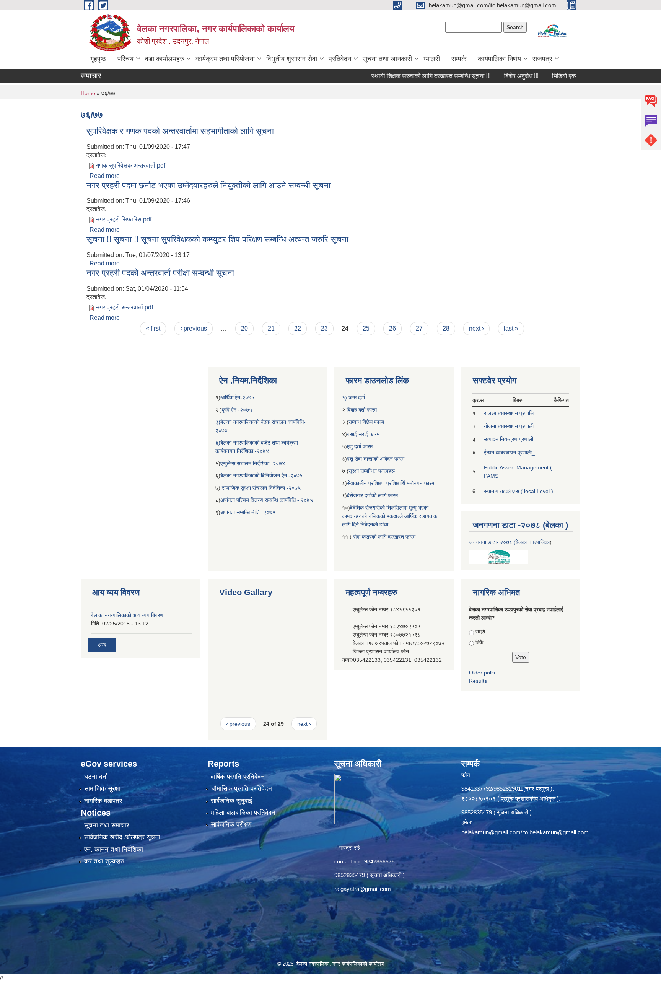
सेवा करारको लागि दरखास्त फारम (384, 537)
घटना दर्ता (96, 776)
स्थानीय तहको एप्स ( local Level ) (518, 491)
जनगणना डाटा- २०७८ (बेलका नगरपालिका (509, 542)
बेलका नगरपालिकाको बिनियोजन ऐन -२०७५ (261, 475)
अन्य (102, 645)
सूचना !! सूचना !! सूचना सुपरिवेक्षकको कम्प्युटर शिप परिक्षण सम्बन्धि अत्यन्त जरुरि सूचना (217, 239)
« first (153, 328)
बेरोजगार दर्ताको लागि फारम (372, 495)
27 (419, 328)
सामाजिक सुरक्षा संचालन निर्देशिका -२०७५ (261, 488)
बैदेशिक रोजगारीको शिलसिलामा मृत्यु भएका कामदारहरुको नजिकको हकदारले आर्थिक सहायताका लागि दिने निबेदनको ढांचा (390, 516)
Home (88, 93)
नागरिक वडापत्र (103, 800)
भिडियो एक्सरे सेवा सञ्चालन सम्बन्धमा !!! (574, 76)
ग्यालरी (431, 59)
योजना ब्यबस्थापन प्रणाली (509, 426)
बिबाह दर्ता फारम (361, 410)
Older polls (482, 672)
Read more (105, 176)
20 (244, 328)
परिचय (125, 59)
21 (271, 328)
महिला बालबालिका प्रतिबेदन (243, 812)
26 (392, 328)
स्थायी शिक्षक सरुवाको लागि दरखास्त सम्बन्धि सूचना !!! (409, 76)
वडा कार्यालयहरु (164, 59)
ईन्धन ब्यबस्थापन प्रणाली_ (509, 452)
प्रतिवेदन (340, 59)
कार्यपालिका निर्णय (499, 59)
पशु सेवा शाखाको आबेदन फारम (375, 459)
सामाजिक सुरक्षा (102, 788)
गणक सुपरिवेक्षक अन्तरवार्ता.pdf (130, 165)
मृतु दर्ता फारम (360, 446)
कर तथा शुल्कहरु (104, 861)
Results (478, 681)
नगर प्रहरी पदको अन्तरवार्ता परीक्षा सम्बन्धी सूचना (160, 273)
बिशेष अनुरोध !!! (499, 76)
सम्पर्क (458, 59)
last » (511, 328)
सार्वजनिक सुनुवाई (231, 800)
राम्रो (480, 632)
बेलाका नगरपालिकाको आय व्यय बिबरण (127, 615)
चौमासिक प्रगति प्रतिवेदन (241, 788)
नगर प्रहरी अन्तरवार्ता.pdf (124, 307)
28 (446, 328)
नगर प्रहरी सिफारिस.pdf (123, 219)
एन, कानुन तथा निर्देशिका (113, 849)
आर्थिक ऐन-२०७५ (238, 397)
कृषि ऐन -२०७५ (237, 410)
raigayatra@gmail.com (362, 889)
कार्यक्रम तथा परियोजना (225, 59)
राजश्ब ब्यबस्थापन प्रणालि (509, 413)
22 (297, 328)
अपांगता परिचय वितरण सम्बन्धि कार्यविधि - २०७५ (266, 500)
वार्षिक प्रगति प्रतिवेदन (238, 776)
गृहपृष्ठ (98, 59)
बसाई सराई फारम (364, 434)
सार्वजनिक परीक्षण (231, 824)
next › (476, 328)
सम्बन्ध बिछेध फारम (366, 422)
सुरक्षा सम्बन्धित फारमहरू (371, 471)
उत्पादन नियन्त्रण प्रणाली (508, 439)
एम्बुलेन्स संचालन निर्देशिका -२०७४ (252, 463)
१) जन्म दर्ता (353, 397)
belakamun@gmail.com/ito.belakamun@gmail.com (525, 832)
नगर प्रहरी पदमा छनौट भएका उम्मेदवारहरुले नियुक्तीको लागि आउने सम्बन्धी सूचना (208, 185)
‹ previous (193, 328)
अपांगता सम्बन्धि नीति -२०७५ (247, 512)
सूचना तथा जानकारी (387, 59)
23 (324, 328)
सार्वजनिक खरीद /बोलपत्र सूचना (122, 837)
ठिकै (479, 642)
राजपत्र (542, 59)
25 (366, 328)
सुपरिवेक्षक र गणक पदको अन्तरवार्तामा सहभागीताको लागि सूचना (180, 131)
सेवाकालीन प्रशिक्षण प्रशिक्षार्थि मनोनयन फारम (390, 483)
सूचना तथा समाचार (106, 825)
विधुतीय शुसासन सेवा (291, 59)
